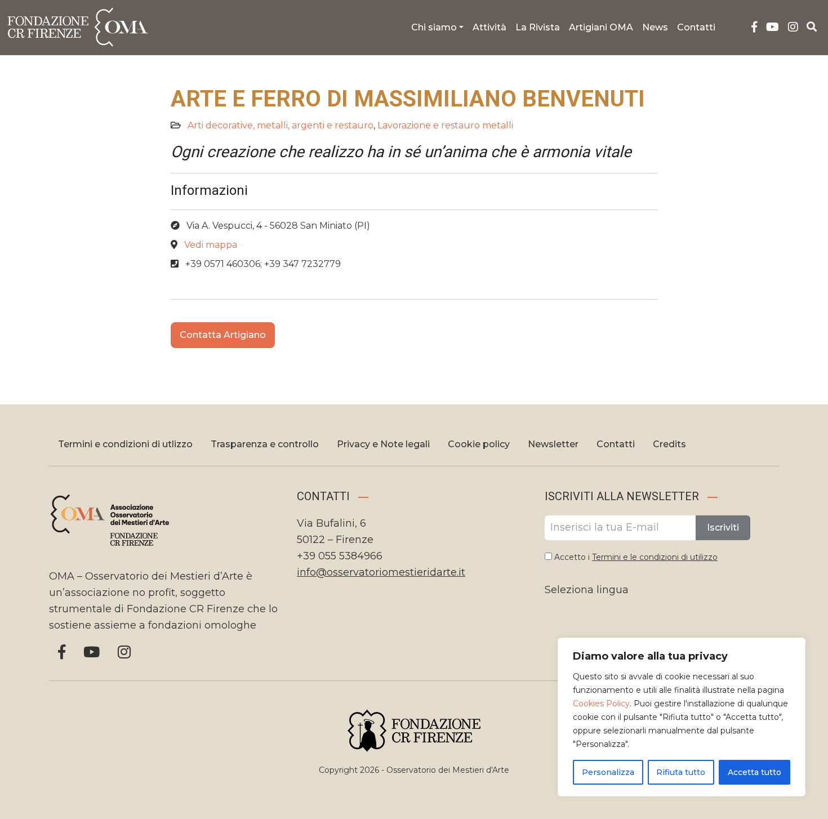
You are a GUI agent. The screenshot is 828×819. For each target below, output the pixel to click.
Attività (489, 27)
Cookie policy (479, 444)
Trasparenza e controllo (265, 444)
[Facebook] (754, 27)
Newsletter (553, 444)
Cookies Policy (601, 703)
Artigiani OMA (601, 27)
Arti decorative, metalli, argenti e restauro (280, 125)
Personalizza (608, 772)
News (655, 27)
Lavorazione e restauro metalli (445, 125)
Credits (669, 444)
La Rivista (537, 27)
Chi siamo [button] (434, 27)
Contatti (696, 27)
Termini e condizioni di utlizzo (125, 444)
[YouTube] (773, 27)
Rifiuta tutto (680, 772)
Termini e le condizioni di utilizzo (655, 557)
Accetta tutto (754, 772)
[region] (681, 717)
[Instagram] (793, 27)
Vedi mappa (210, 244)
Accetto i (635, 557)
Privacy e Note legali (383, 444)
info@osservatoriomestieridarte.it (381, 572)
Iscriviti (723, 527)
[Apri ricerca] (812, 27)
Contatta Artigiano (223, 335)
